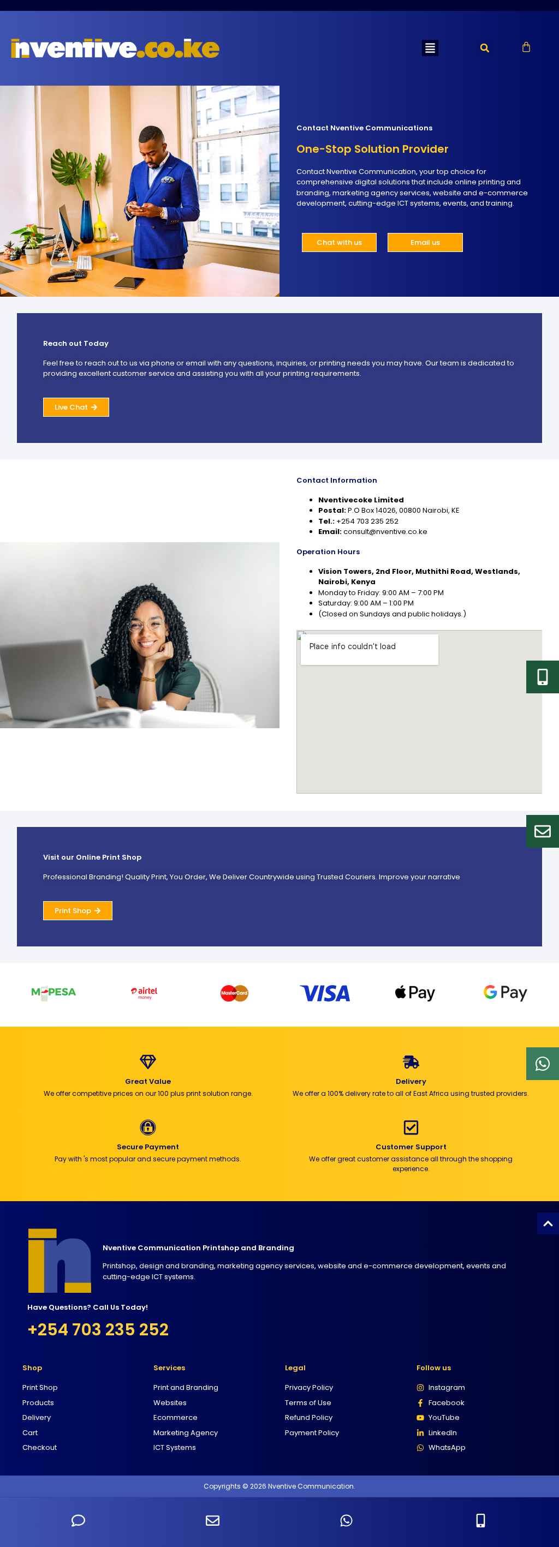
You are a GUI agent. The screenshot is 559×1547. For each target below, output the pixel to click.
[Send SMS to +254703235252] (78, 1520)
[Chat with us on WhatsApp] (346, 1520)
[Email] (542, 831)
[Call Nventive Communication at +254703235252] (480, 1520)
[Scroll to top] (548, 1223)
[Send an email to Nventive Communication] (212, 1520)
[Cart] (526, 46)
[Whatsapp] (542, 1063)
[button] (430, 48)
